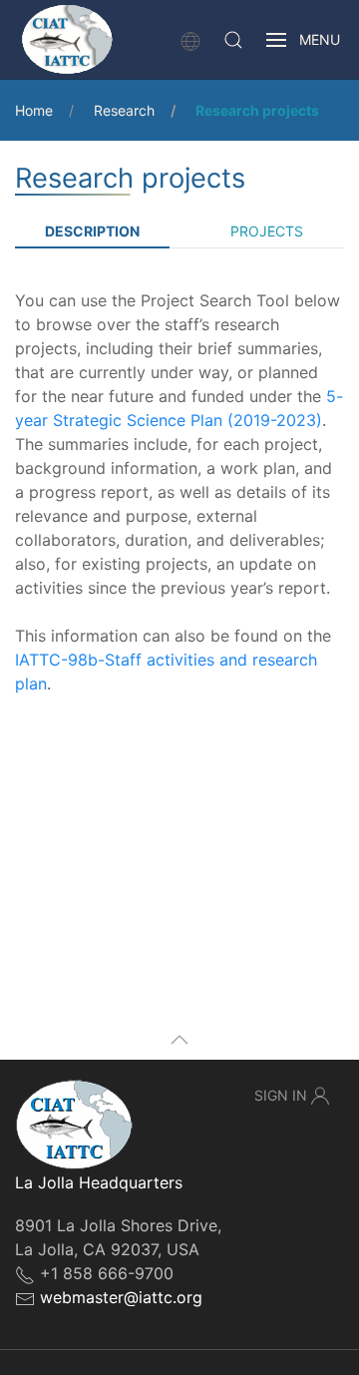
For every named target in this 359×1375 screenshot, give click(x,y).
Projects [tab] (266, 231)
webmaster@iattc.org (121, 1297)
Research (124, 110)
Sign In (280, 1095)
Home (34, 110)
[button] (233, 40)
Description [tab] (92, 231)
